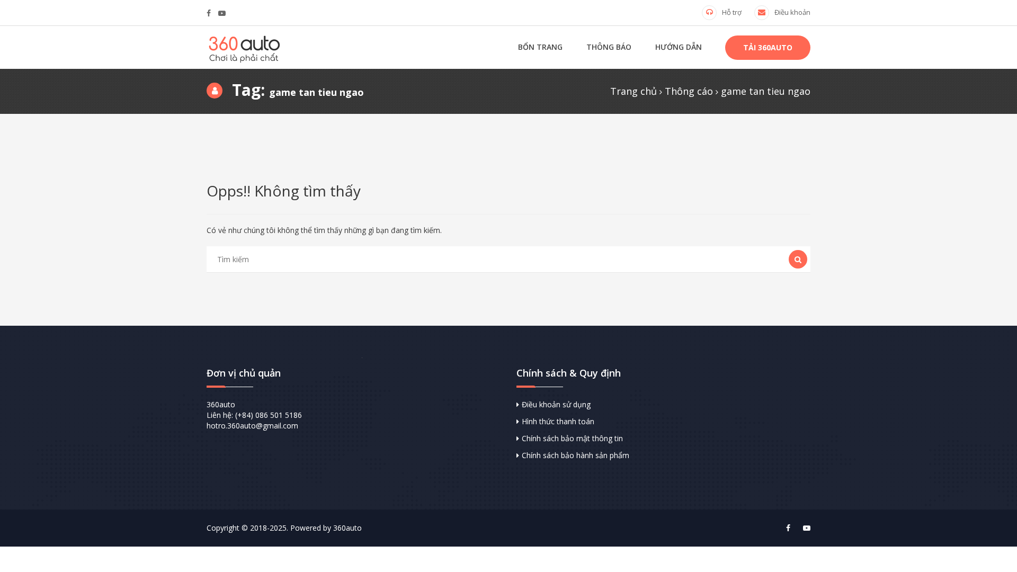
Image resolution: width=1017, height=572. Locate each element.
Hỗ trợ (732, 12)
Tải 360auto (767, 47)
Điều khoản (792, 12)
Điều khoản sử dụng (556, 404)
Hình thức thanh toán (558, 421)
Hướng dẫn (678, 47)
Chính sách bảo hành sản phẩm (575, 455)
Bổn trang (540, 47)
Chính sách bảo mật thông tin (572, 438)
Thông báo (608, 47)
